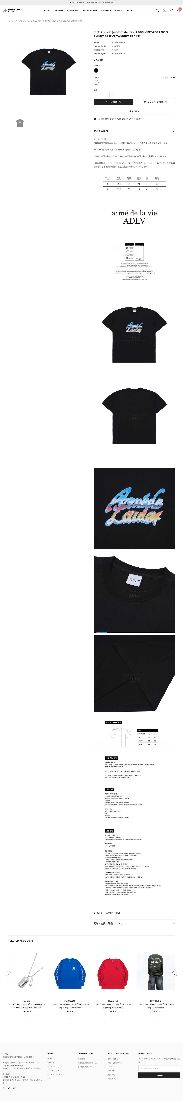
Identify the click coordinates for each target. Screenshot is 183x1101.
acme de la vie (118, 42)
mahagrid (27, 1001)
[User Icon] (164, 10)
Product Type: (100, 53)
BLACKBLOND (70, 1001)
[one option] (27, 1017)
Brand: (96, 42)
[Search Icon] (157, 10)
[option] (48, 71)
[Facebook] (3, 1088)
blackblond (113, 1001)
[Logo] (13, 10)
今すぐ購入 (134, 111)
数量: (96, 90)
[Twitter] (8, 1088)
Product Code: (100, 46)
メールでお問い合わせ (112, 913)
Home (10, 21)
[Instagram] (13, 1088)
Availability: (99, 50)
